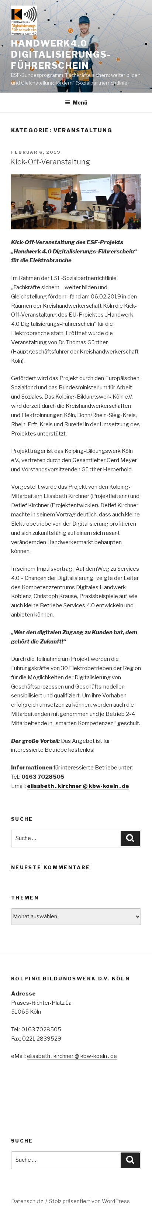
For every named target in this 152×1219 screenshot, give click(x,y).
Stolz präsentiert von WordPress (89, 1201)
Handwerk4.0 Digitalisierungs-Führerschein (61, 54)
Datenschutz (27, 1201)
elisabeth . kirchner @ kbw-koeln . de (78, 786)
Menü (80, 102)
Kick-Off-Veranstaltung (50, 161)
